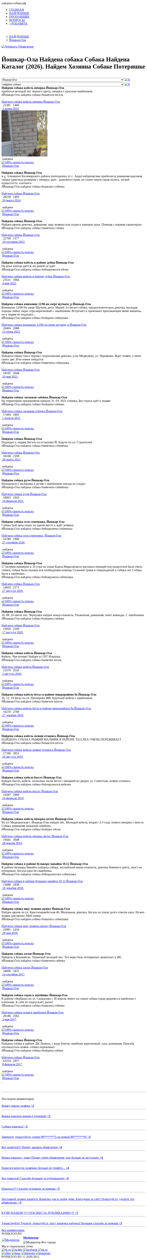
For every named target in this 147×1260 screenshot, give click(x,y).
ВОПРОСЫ (17, 20)
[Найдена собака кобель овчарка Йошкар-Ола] (3, 98)
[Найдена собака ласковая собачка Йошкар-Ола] (3, 407)
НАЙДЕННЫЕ (19, 13)
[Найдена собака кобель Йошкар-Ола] (3, 663)
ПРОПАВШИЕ (19, 16)
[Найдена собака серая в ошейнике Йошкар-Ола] (3, 1009)
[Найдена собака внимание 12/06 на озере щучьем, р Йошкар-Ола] (3, 321)
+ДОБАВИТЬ (18, 23)
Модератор (30, 1237)
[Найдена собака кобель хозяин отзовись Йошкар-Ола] (3, 746)
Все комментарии (13, 1230)
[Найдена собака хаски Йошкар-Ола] (3, 964)
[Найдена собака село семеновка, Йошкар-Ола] (3, 532)
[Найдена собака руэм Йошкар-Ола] (3, 490)
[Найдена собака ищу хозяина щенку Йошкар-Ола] (3, 922)
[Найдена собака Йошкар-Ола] (3, 190)
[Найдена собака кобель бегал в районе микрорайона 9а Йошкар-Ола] (3, 705)
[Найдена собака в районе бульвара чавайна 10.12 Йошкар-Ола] (3, 877)
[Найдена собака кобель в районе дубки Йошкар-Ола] (3, 273)
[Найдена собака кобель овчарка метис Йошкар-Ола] (3, 832)
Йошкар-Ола (10, 165)
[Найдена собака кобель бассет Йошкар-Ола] (3, 787)
